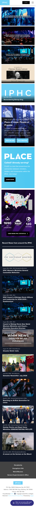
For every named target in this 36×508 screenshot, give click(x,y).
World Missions (18, 471)
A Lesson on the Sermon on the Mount (17, 454)
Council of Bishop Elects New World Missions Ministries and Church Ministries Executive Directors (16, 325)
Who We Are (10, 141)
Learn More (10, 180)
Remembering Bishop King (13, 99)
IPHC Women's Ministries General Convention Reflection (15, 271)
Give (26, 2)
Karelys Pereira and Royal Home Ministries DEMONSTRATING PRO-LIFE (17, 428)
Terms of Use (11, 496)
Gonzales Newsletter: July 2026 (15, 376)
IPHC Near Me (22, 141)
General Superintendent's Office (18, 475)
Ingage (32, 496)
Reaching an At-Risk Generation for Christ (16, 401)
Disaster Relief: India (11, 351)
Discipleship (18, 465)
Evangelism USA (18, 468)
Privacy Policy (19, 496)
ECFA (12, 494)
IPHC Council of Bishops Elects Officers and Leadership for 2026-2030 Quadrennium (18, 298)
